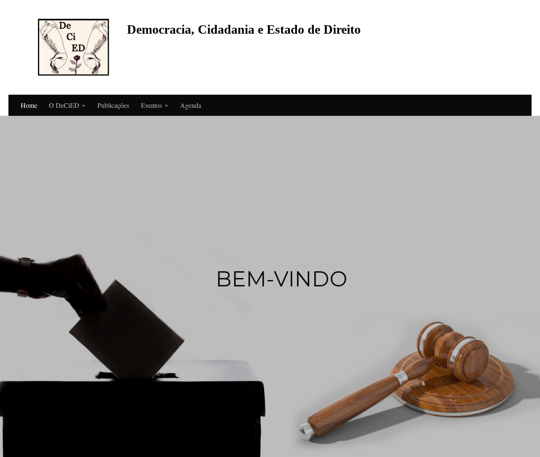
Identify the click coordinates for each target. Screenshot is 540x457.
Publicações (113, 105)
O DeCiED (64, 105)
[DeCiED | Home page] (74, 47)
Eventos (151, 105)
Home (29, 105)
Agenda (190, 105)
